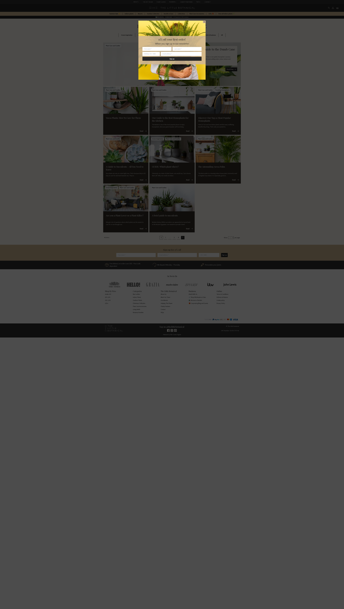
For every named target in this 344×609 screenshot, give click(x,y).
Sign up (172, 59)
